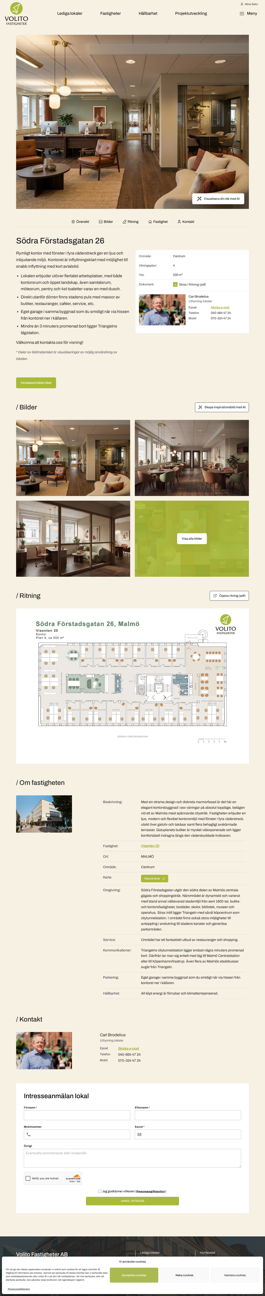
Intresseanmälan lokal (36, 382)
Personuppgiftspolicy (19, 1289)
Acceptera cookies (134, 1275)
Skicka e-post (220, 307)
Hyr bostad (207, 1252)
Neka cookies (184, 1275)
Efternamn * (142, 1107)
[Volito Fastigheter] (16, 13)
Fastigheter (110, 13)
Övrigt (28, 1146)
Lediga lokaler (69, 13)
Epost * (140, 1126)
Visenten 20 (150, 846)
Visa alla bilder (192, 538)
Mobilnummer (33, 1126)
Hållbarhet (148, 13)
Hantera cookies (235, 1275)
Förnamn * (30, 1107)
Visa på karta (152, 878)
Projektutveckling (191, 13)
